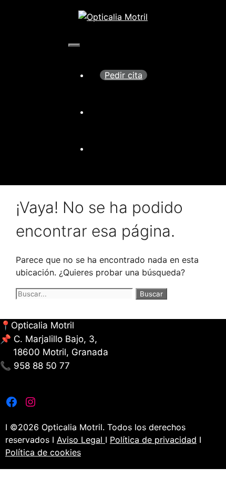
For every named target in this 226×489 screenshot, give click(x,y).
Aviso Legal (81, 439)
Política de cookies (43, 452)
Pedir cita (123, 75)
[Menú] (74, 45)
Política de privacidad (153, 439)
